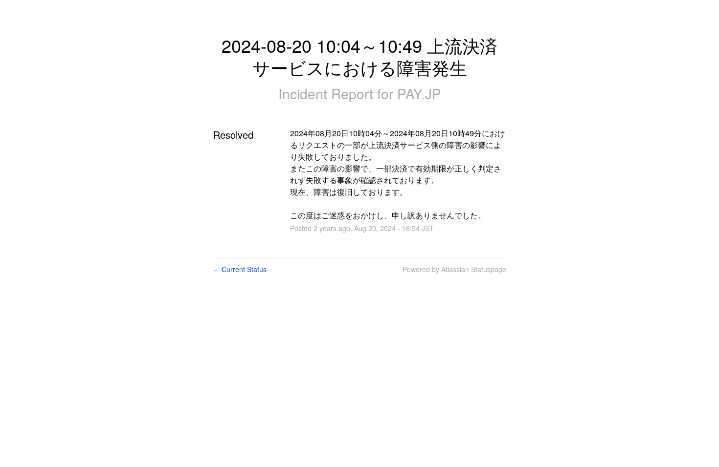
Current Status (240, 269)
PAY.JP (419, 93)
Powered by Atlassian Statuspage (454, 269)
